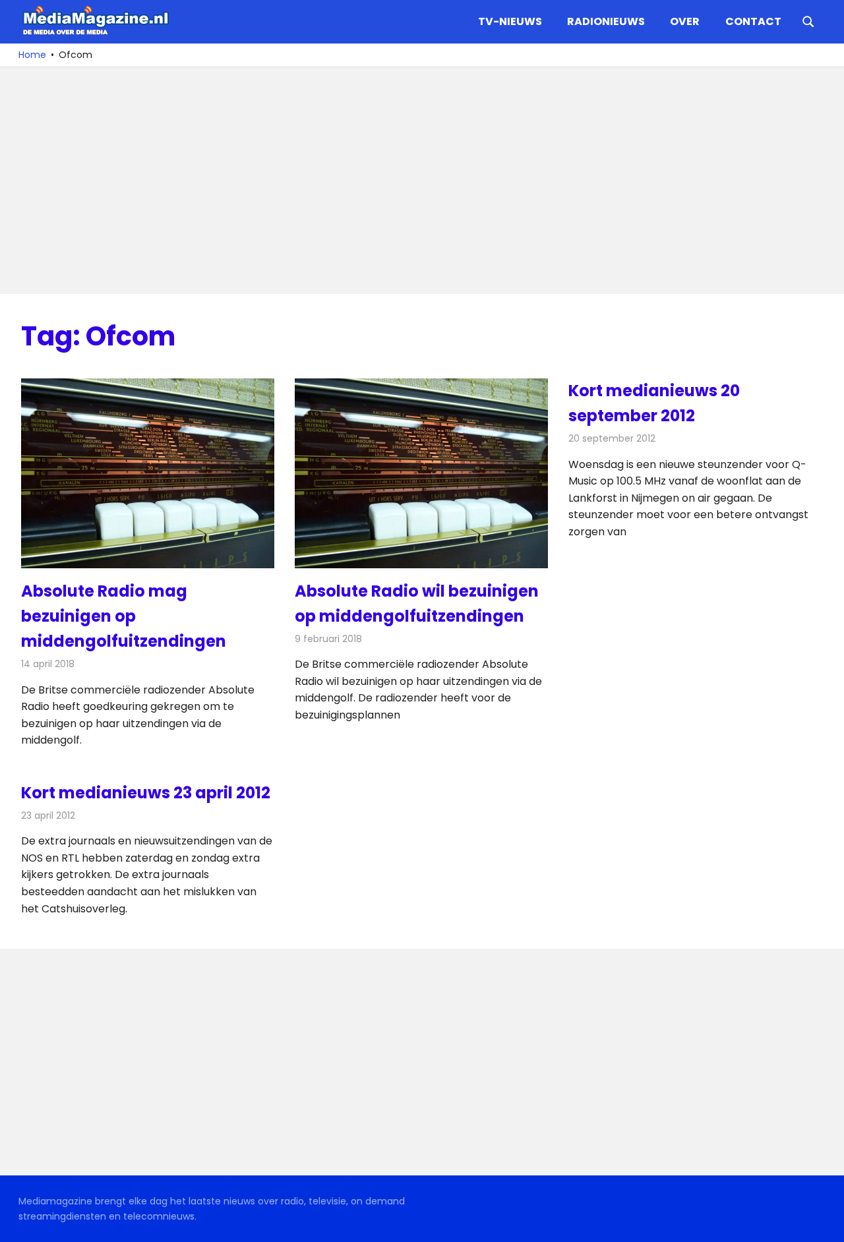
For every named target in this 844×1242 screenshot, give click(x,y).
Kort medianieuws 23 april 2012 (145, 793)
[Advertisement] (416, 180)
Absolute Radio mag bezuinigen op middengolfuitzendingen (123, 616)
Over (685, 21)
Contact (753, 21)
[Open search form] (808, 20)
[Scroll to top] (824, 1222)
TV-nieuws (510, 21)
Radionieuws (606, 21)
